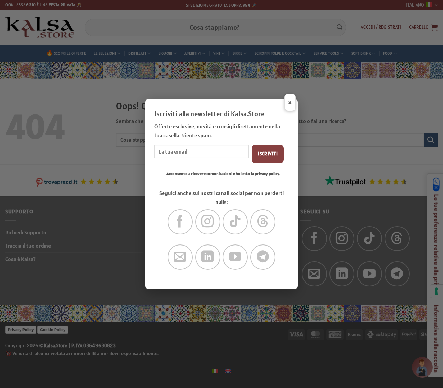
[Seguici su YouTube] (235, 257)
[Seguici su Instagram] (207, 221)
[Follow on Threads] (262, 221)
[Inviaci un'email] (180, 257)
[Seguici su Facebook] (180, 221)
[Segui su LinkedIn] (207, 257)
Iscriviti (268, 153)
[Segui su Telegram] (262, 257)
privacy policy (267, 173)
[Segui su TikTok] (235, 221)
